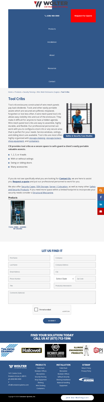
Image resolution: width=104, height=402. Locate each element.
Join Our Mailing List (77, 398)
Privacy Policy (86, 371)
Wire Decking (40, 385)
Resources (55, 68)
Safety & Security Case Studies (79, 136)
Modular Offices (40, 371)
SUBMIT (52, 321)
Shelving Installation (63, 380)
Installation (55, 42)
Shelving (41, 383)
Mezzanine (63, 371)
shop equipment (16, 141)
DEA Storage (42, 186)
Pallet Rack (40, 368)
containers (34, 141)
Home (10, 92)
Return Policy (86, 368)
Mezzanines (40, 374)
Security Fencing (29, 92)
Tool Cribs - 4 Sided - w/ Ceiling (17, 227)
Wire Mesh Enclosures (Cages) (48, 92)
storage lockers (53, 138)
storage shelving (37, 138)
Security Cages (28, 186)
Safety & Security (63, 377)
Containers (41, 388)
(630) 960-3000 (52, 16)
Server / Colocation (58, 186)
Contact (56, 81)
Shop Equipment (41, 380)
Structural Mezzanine (43, 192)
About (55, 55)
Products (55, 29)
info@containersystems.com (18, 385)
